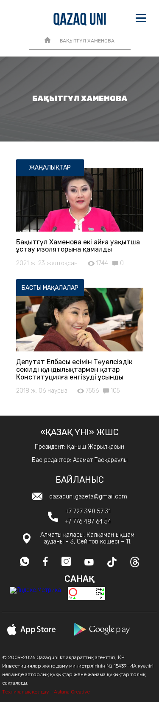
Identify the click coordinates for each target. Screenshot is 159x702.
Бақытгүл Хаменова (87, 41)
